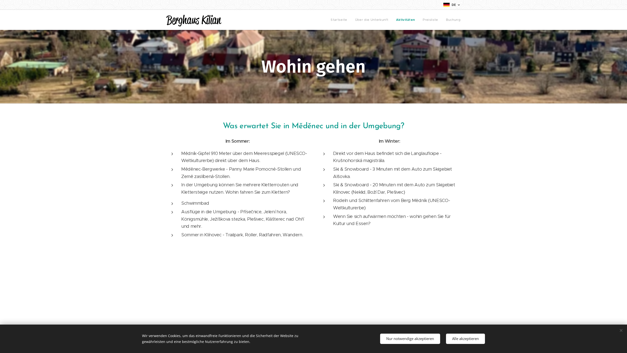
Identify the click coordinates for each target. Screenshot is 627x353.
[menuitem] (340, 20)
